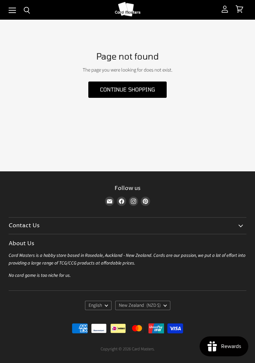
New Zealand (140, 305)
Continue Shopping (127, 89)
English (95, 305)
